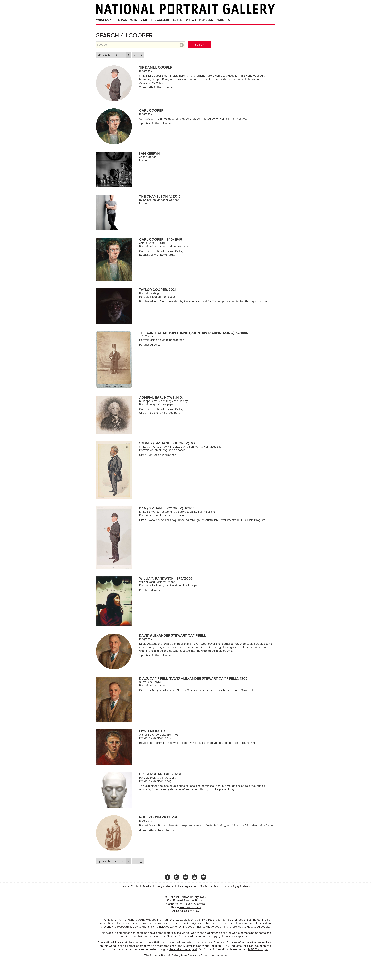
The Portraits (126, 20)
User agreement (188, 886)
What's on (104, 20)
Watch (191, 20)
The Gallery (160, 20)
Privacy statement (164, 886)
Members (206, 20)
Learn (177, 20)
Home (125, 886)
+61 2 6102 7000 (190, 907)
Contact (136, 886)
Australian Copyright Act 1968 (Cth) (205, 946)
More (220, 20)
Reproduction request (183, 949)
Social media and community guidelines (225, 886)
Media (147, 886)
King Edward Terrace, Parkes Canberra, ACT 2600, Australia (185, 902)
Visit (143, 20)
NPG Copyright (258, 949)
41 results (104, 54)
